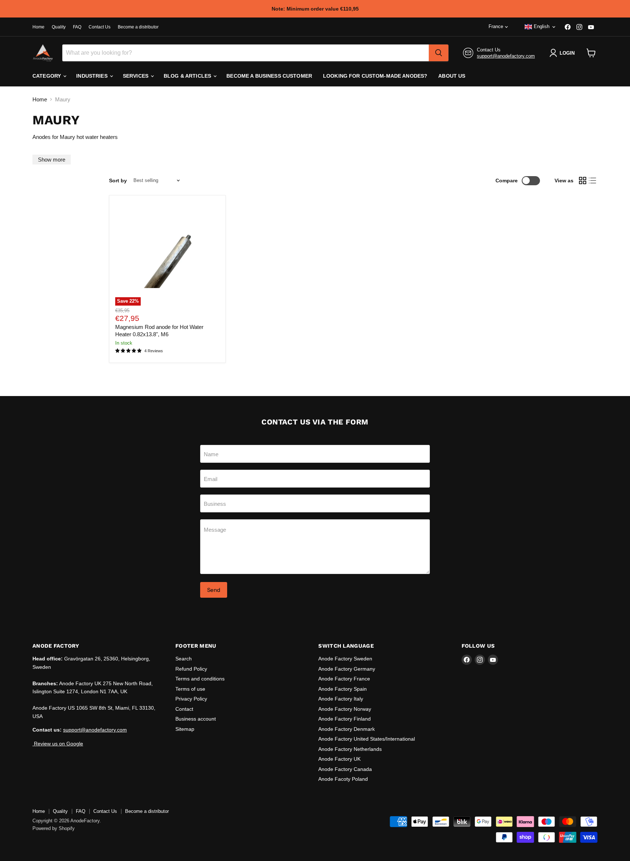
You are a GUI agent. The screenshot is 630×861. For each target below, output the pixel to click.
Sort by (118, 180)
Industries (92, 76)
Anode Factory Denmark (346, 729)
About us (451, 76)
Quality (59, 27)
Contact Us (99, 27)
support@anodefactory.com (506, 56)
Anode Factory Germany (346, 669)
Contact (184, 709)
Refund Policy (191, 669)
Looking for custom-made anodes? (375, 76)
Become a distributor (138, 27)
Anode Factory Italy (340, 699)
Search (183, 659)
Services (136, 76)
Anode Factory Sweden (345, 659)
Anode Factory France (344, 679)
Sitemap (184, 729)
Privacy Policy (191, 699)
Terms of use (190, 689)
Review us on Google (57, 743)
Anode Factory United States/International (366, 739)
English (541, 26)
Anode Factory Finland (344, 719)
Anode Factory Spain (342, 689)
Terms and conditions (200, 679)
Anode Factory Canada (345, 769)
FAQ (77, 27)
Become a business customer (269, 76)
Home (38, 27)
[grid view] (583, 180)
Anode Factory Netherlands (350, 749)
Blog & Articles (188, 76)
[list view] (593, 180)
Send (213, 589)
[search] (438, 52)
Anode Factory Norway (344, 709)
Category (47, 76)
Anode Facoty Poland (343, 779)
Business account (195, 719)
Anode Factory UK (339, 759)
